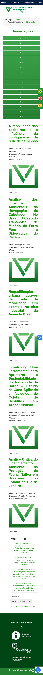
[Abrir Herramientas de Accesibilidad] (38, 670)
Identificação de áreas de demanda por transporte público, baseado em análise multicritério (24, 561)
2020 (21, 62)
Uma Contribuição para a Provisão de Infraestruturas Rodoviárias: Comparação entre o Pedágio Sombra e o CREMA (24, 548)
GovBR (4, 2)
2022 (21, 53)
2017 (21, 77)
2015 (21, 87)
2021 (21, 57)
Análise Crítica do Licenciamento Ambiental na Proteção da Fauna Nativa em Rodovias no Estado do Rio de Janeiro (23, 472)
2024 (21, 43)
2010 (21, 111)
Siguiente (24, 606)
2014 (21, 92)
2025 (21, 38)
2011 (21, 107)
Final (33, 606)
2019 (21, 67)
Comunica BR (16, 2)
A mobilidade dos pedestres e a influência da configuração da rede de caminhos (23, 133)
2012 (21, 102)
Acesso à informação (28, 2)
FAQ (21, 626)
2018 (21, 72)
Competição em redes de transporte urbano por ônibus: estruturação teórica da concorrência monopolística (24, 586)
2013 (21, 97)
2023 (21, 48)
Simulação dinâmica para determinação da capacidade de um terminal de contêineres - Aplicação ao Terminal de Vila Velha (24, 574)
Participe (41, 2)
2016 (21, 82)
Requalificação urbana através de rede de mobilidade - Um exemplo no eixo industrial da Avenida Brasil (23, 302)
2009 (21, 116)
